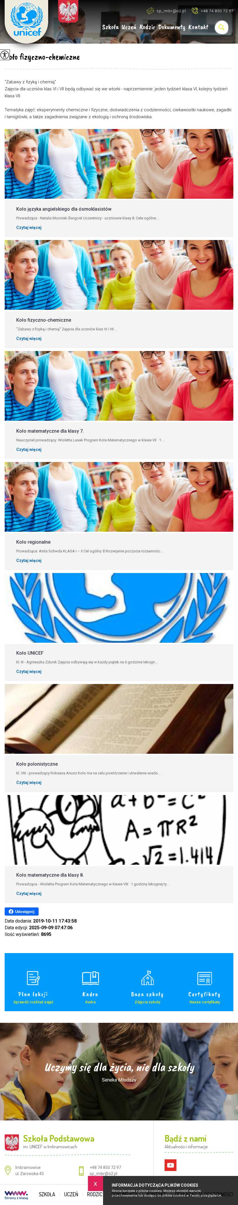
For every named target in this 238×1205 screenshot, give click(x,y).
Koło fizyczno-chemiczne (42, 56)
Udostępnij (25, 911)
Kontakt (198, 27)
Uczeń (129, 27)
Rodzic (147, 27)
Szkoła (110, 27)
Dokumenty (171, 27)
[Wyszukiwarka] (221, 27)
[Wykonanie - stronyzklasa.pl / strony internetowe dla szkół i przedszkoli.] (16, 1196)
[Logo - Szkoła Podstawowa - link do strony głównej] (26, 22)
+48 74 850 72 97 (217, 11)
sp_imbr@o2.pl (171, 11)
